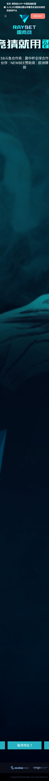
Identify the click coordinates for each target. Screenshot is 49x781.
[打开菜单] (5, 16)
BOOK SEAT (38, 16)
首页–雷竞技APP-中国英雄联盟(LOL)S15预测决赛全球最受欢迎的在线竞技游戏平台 (26, 7)
